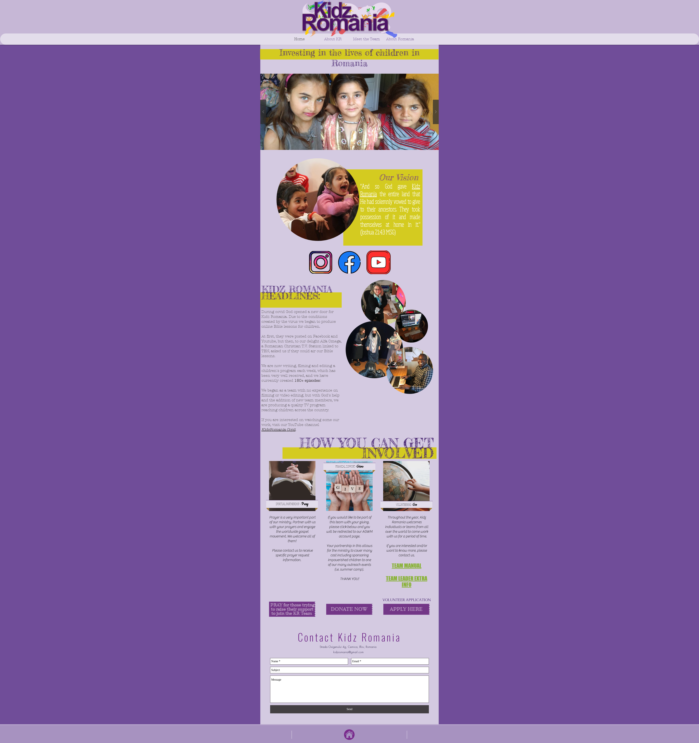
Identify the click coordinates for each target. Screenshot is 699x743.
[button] (349, 112)
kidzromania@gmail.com (348, 652)
